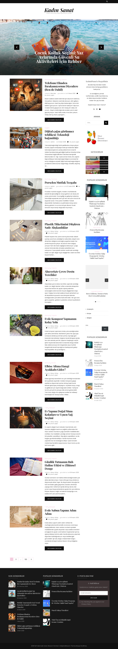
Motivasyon (55, 80)
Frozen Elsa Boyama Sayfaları (62, 591)
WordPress (83, 646)
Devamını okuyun (54, 120)
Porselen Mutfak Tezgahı (60, 182)
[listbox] (59, 47)
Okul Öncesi (97, 227)
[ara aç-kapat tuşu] (107, 1)
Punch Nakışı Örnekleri (60, 610)
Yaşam (64, 80)
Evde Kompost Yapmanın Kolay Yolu (60, 320)
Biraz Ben (53, 93)
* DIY (46, 408)
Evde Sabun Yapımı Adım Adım (60, 511)
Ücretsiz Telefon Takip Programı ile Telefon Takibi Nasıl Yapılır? (97, 256)
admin (53, 142)
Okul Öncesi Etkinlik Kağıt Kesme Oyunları (100, 395)
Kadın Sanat (59, 9)
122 (27, 559)
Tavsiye (54, 179)
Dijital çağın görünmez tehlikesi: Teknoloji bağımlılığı (59, 134)
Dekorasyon (59, 49)
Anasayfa (90, 309)
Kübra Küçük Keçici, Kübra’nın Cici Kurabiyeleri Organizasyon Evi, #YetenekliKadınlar (97, 296)
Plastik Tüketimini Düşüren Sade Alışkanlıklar (62, 225)
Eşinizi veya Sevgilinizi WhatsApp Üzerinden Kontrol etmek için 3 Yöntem (62, 584)
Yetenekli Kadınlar (97, 291)
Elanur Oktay (54, 231)
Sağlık (47, 128)
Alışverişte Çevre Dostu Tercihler (59, 273)
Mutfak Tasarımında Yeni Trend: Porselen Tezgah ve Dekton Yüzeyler (59, 57)
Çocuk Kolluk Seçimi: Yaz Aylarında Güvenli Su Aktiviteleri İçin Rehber (28, 593)
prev (16, 47)
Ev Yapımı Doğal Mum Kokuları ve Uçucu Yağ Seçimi (59, 414)
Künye (89, 313)
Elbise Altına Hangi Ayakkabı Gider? (57, 367)
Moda (53, 363)
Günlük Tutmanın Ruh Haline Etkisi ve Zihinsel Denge (60, 465)
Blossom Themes (70, 646)
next (101, 47)
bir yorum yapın (49, 95)
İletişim (89, 318)
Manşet (48, 80)
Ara (87, 325)
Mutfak (47, 179)
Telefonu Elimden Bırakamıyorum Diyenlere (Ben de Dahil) (61, 86)
